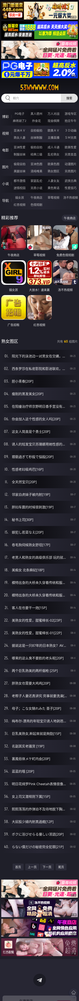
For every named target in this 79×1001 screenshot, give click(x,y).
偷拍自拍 (36, 147)
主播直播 (53, 137)
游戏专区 (70, 114)
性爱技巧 (70, 188)
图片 (5, 167)
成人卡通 (53, 147)
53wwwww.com (39, 87)
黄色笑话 (53, 188)
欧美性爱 (70, 147)
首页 (18, 867)
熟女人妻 (19, 137)
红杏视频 (19, 205)
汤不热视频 (70, 197)
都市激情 (19, 181)
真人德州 (36, 114)
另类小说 (36, 188)
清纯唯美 (36, 171)
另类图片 (70, 171)
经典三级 (36, 154)
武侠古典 (70, 181)
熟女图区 (53, 171)
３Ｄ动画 (70, 130)
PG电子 (19, 114)
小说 (5, 183)
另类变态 (70, 154)
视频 (5, 133)
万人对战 (53, 114)
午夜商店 (36, 197)
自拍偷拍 (36, 130)
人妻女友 (53, 181)
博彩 (5, 116)
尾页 (61, 867)
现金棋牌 (53, 121)
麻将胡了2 (19, 121)
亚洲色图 (36, 164)
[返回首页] (73, 992)
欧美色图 (53, 164)
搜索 (69, 98)
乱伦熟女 (53, 154)
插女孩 (19, 197)
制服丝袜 (19, 154)
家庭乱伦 (36, 181)
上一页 (32, 867)
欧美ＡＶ (53, 130)
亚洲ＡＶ (19, 130)
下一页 (47, 867)
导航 (5, 200)
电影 (5, 150)
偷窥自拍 (19, 164)
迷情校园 (19, 188)
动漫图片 (70, 164)
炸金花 (36, 121)
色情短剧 (36, 205)
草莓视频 (53, 197)
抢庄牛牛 (70, 121)
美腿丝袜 (19, 171)
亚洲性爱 (19, 147)
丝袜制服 (36, 137)
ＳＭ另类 (70, 137)
